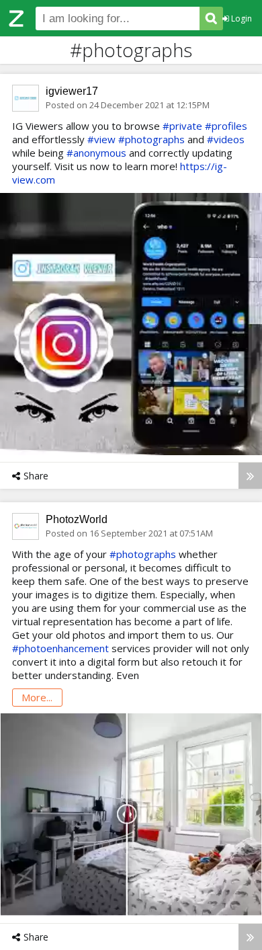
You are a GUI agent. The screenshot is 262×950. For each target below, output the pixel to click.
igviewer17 (72, 91)
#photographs (151, 139)
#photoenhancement (60, 648)
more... (36, 697)
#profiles (226, 125)
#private (182, 125)
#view (101, 139)
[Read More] (250, 476)
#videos (226, 139)
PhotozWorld (76, 519)
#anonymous (96, 152)
